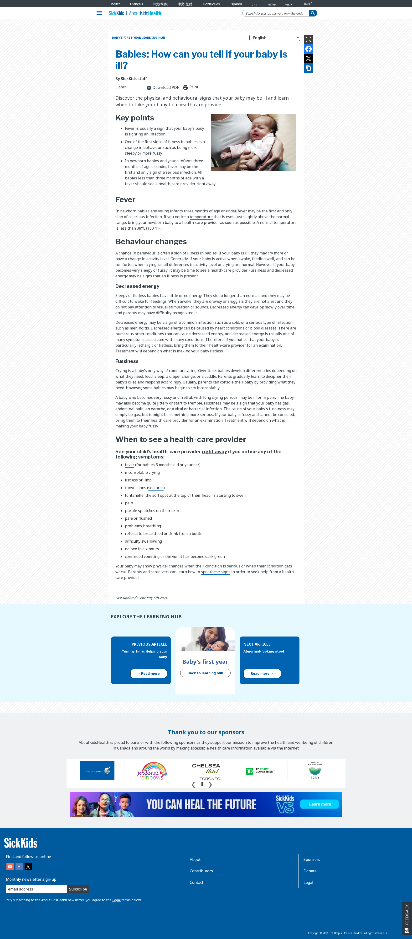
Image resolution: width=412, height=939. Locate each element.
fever (242, 211)
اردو (255, 4)
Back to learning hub (205, 673)
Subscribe (78, 889)
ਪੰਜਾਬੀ (308, 4)
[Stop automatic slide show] (202, 784)
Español (235, 4)
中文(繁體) (186, 4)
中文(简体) (160, 4)
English (114, 4)
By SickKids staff (131, 78)
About (195, 859)
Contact (196, 882)
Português (211, 4)
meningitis (139, 328)
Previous (193, 784)
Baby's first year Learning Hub (138, 37)
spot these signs (215, 571)
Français (136, 4)
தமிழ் (272, 4)
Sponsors (312, 859)
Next (210, 784)
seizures (156, 487)
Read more (150, 673)
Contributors (201, 871)
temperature (201, 216)
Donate (310, 871)
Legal (116, 900)
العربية (289, 4)
